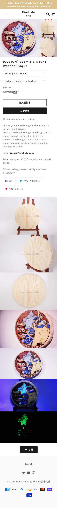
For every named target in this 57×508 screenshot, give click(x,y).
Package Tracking (13, 80)
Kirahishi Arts (28, 14)
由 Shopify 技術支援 (40, 481)
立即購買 (25, 111)
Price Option (11, 73)
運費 (15, 91)
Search (29, 464)
